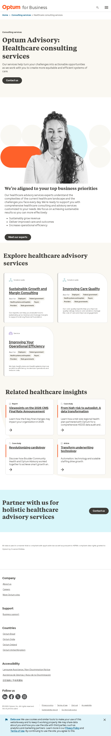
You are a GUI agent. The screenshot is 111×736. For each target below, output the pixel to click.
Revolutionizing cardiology (27, 447)
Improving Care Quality (81, 289)
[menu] (106, 7)
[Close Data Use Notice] (104, 720)
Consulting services (21, 15)
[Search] (97, 7)
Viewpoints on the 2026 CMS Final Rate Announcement (28, 409)
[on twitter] (18, 696)
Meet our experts (17, 237)
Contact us (12, 80)
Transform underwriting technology (77, 449)
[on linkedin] (5, 696)
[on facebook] (11, 696)
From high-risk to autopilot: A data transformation (81, 409)
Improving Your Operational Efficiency (27, 344)
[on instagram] (24, 696)
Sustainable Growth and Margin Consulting (28, 291)
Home (5, 15)
